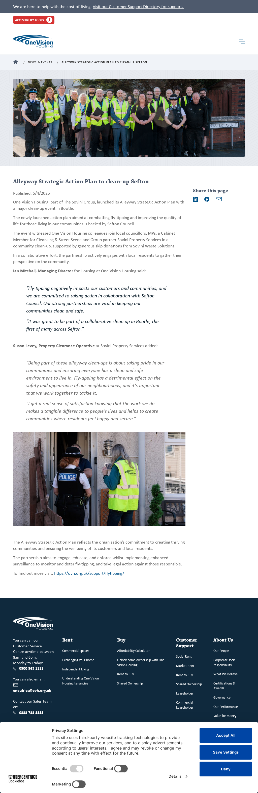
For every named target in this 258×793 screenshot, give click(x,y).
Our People (221, 650)
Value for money (224, 715)
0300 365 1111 (31, 668)
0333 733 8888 (31, 712)
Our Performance (225, 706)
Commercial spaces (75, 650)
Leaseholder (184, 693)
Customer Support (186, 643)
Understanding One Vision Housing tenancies (80, 680)
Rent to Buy (125, 673)
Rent (67, 640)
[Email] (219, 199)
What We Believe (225, 673)
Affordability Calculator (133, 650)
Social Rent (184, 656)
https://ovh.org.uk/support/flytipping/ (89, 573)
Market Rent (185, 665)
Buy (121, 640)
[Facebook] (206, 199)
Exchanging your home (78, 659)
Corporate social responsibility (224, 662)
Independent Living (75, 669)
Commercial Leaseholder (184, 705)
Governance (222, 697)
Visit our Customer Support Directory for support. (138, 6)
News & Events (40, 62)
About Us (223, 640)
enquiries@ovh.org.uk (32, 690)
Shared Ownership (130, 683)
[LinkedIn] (195, 199)
